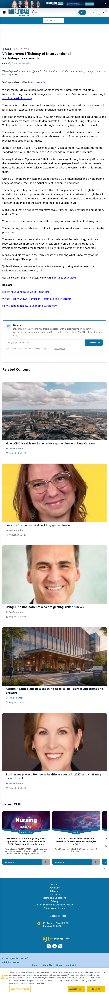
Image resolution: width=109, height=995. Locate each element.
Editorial (54, 891)
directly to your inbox (64, 277)
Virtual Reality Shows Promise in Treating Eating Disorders (36, 298)
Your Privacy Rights (54, 908)
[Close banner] (105, 4)
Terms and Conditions (54, 897)
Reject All (96, 989)
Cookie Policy (41, 983)
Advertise (55, 887)
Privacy (54, 901)
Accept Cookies (76, 989)
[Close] (104, 973)
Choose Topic (51, 20)
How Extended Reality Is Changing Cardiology (29, 305)
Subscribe (92, 342)
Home (35, 965)
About (54, 884)
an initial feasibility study (17, 98)
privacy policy (59, 348)
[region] (54, 981)
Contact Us (54, 894)
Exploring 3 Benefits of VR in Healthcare (25, 291)
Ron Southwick (16, 448)
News (59, 965)
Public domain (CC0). (37, 82)
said (41, 270)
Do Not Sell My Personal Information (54, 904)
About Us (47, 965)
